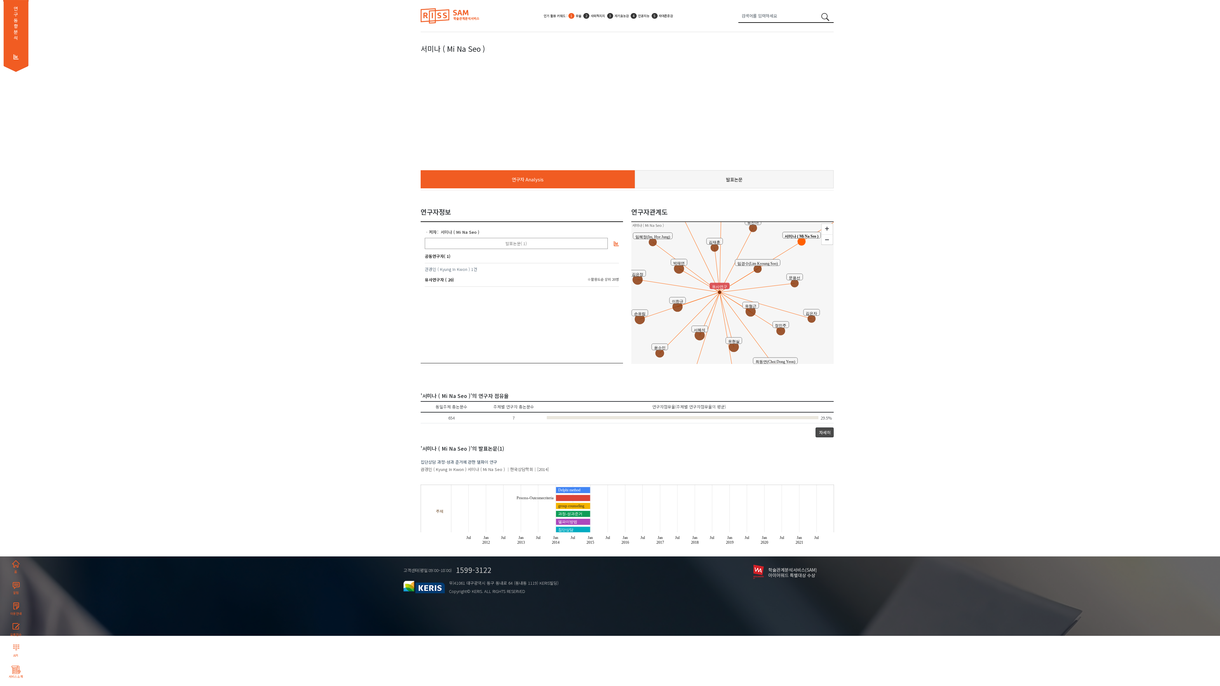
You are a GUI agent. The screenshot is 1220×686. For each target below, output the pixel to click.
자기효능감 (621, 15)
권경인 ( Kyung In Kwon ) (447, 269)
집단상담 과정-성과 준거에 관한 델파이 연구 (459, 462)
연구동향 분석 (16, 23)
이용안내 (16, 613)
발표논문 (734, 179)
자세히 (824, 432)
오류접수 (16, 634)
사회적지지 (598, 15)
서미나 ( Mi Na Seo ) (460, 232)
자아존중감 (666, 15)
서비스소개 (16, 676)
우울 (578, 15)
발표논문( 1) (516, 243)
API (15, 655)
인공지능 (643, 15)
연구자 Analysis (528, 179)
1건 (474, 269)
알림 (16, 592)
